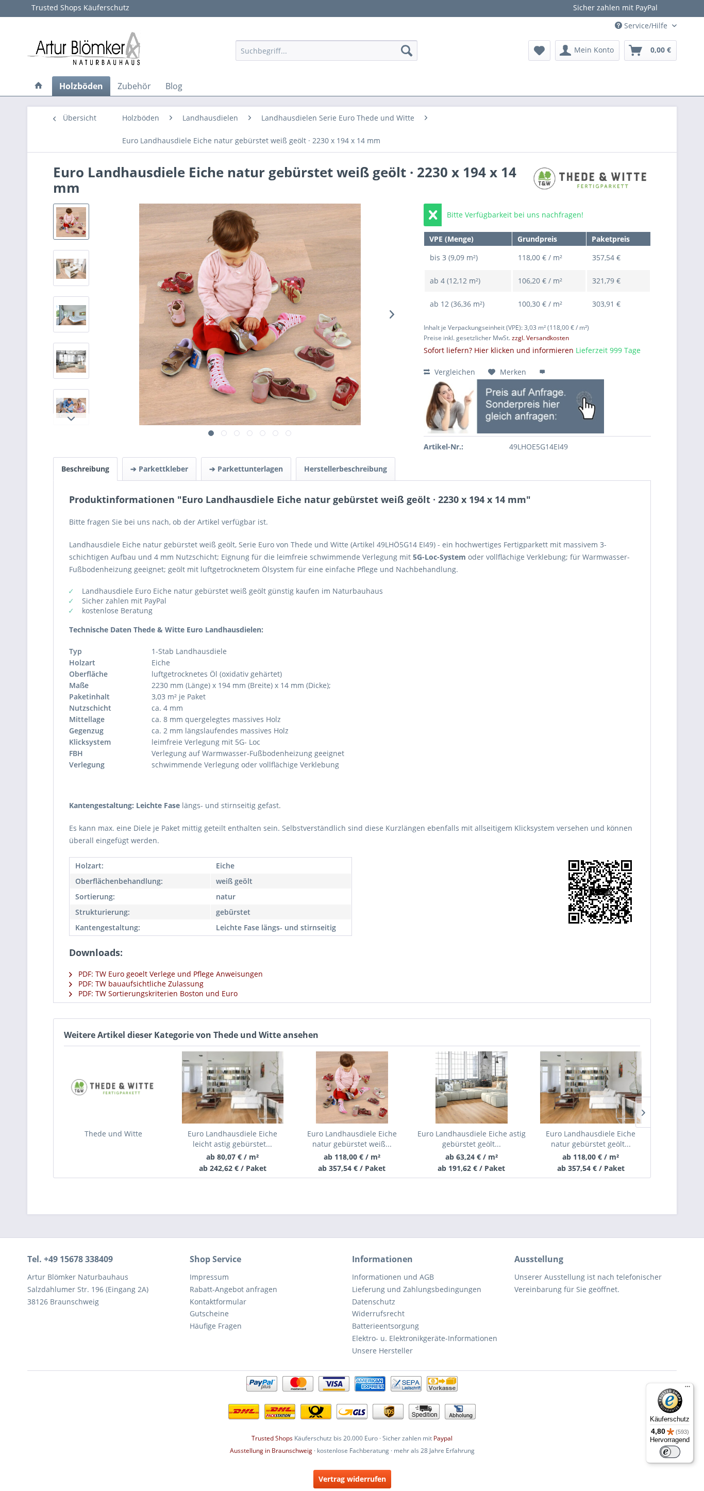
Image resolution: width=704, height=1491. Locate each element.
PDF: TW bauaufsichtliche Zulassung (140, 984)
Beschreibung (85, 469)
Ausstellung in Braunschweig (271, 1450)
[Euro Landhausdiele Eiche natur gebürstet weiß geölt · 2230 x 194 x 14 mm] (352, 1087)
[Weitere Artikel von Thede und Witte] (591, 183)
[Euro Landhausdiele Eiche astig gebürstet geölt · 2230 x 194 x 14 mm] (471, 1087)
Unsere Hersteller (382, 1350)
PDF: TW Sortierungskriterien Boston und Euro (157, 993)
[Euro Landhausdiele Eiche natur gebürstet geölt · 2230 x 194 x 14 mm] (590, 1087)
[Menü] (687, 1389)
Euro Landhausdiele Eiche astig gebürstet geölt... (471, 1139)
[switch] (670, 1452)
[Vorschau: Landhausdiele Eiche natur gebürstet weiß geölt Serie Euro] (71, 222)
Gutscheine (209, 1313)
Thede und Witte (113, 1133)
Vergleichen (453, 372)
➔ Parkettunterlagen (246, 469)
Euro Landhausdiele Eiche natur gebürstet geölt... (590, 1139)
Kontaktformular (218, 1301)
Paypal (442, 1438)
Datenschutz (373, 1301)
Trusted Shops (272, 1438)
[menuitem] (326, 50)
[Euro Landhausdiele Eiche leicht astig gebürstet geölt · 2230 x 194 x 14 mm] (233, 1087)
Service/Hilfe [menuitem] (645, 25)
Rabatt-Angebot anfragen (233, 1289)
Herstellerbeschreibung (345, 469)
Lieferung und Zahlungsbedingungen (416, 1289)
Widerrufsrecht (378, 1313)
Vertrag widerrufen (352, 1479)
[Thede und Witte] (113, 1087)
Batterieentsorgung (385, 1326)
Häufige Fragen (216, 1326)
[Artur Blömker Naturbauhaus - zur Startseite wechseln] (84, 48)
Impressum (209, 1277)
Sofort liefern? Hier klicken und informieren (499, 350)
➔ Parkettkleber (159, 469)
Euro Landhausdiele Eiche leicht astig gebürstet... (232, 1139)
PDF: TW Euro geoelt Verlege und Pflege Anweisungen (169, 974)
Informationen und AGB (393, 1277)
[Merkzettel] (539, 50)
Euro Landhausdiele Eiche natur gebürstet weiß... (352, 1139)
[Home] (38, 86)
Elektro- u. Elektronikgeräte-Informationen (424, 1338)
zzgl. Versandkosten (540, 337)
